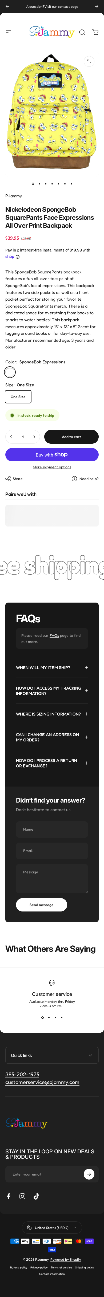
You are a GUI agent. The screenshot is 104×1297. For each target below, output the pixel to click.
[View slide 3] (55, 1017)
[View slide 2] (49, 1017)
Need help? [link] (89, 478)
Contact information (52, 1273)
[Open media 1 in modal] (89, 61)
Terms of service (61, 1267)
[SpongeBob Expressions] (9, 372)
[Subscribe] (89, 1174)
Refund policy (18, 1267)
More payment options (52, 467)
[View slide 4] (61, 1017)
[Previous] (7, 6)
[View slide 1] (42, 1017)
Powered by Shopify (65, 1259)
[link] (42, 1082)
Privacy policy (38, 1267)
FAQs (54, 635)
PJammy (13, 195)
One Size (18, 396)
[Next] (96, 6)
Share (18, 478)
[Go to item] (33, 184)
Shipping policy (84, 1267)
